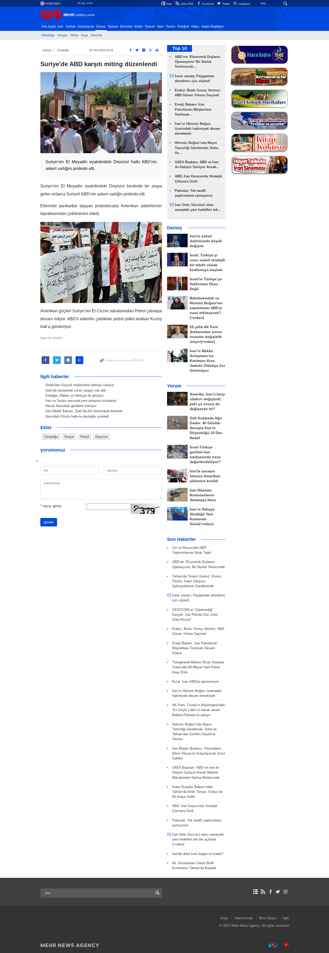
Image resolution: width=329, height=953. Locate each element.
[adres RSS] (263, 891)
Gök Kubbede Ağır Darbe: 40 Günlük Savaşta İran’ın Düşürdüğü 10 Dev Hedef (206, 428)
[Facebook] (270, 891)
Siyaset (113, 26)
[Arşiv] (255, 891)
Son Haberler (181, 539)
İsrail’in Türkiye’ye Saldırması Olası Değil (206, 284)
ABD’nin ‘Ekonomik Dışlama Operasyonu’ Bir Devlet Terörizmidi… (197, 61)
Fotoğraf (183, 26)
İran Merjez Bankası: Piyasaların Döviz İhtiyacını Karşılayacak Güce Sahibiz (198, 753)
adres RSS (186, 3)
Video (195, 26)
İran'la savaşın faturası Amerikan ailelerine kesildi (205, 476)
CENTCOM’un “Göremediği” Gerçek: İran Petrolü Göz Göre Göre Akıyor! (195, 614)
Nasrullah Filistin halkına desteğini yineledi (77, 416)
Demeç (174, 227)
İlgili (286, 918)
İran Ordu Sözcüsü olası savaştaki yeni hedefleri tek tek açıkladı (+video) (198, 839)
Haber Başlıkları (212, 26)
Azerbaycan (86, 26)
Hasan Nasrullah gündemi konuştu (70, 406)
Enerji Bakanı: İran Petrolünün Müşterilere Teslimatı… (193, 109)
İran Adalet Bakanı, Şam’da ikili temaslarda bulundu (83, 411)
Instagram (243, 3)
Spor (160, 26)
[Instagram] (285, 891)
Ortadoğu (47, 35)
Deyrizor (101, 437)
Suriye (69, 437)
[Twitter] (278, 891)
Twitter (226, 3)
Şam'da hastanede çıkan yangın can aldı (75, 390)
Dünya (101, 26)
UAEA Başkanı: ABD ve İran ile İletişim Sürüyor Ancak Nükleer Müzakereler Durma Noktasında (195, 772)
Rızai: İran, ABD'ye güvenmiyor (195, 681)
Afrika (74, 35)
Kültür (138, 26)
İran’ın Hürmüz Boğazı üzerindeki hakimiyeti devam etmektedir (198, 128)
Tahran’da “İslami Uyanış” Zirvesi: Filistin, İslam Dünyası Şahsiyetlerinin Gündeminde (197, 581)
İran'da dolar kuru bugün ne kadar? (197, 854)
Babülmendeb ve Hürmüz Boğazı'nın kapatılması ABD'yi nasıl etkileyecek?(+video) (206, 308)
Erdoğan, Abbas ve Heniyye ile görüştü (74, 395)
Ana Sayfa (48, 26)
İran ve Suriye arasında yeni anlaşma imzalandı (80, 401)
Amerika (96, 35)
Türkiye (70, 26)
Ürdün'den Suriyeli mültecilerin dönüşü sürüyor (79, 385)
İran (60, 26)
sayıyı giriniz (51, 506)
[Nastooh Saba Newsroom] (271, 945)
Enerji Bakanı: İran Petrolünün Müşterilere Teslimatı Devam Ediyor (194, 648)
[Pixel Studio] (284, 945)
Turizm (170, 26)
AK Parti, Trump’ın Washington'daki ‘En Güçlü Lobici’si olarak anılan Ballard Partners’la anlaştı (198, 710)
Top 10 (179, 48)
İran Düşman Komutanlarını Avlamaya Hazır (203, 495)
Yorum (174, 385)
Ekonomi (126, 26)
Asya (84, 35)
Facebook (207, 3)
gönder (49, 522)
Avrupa (62, 35)
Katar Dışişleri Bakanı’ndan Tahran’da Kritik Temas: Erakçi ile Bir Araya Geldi (197, 792)
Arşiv (169, 3)
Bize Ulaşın (267, 918)
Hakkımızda (244, 918)
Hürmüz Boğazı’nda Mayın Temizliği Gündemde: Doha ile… (196, 147)
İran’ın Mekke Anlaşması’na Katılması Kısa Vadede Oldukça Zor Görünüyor (207, 360)
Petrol (84, 437)
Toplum (150, 26)
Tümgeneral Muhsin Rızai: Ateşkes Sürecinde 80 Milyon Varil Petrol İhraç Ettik (198, 667)
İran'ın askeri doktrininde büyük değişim (206, 241)
